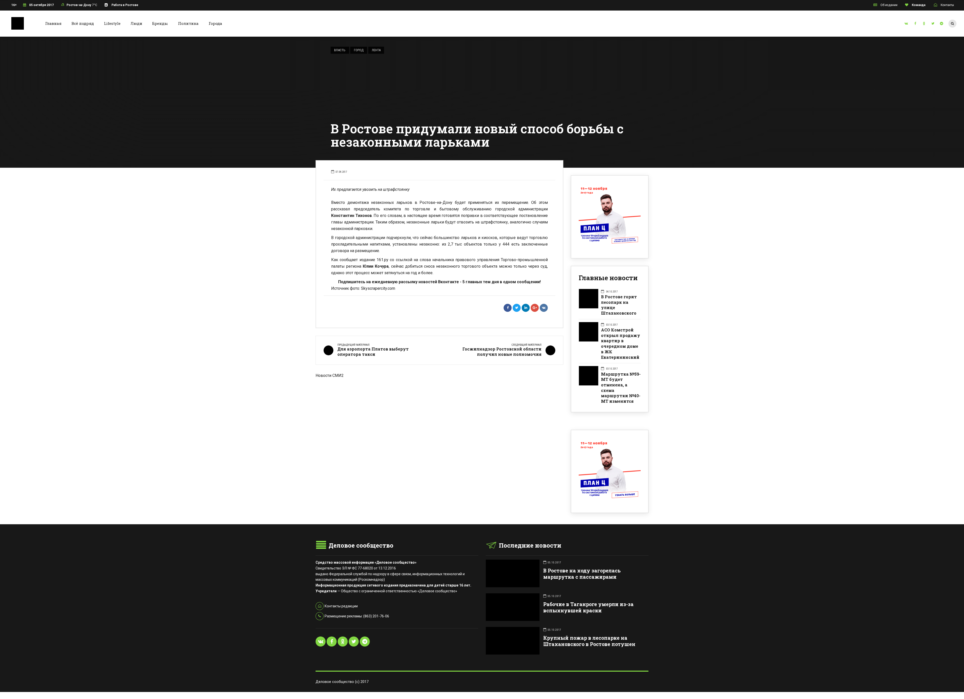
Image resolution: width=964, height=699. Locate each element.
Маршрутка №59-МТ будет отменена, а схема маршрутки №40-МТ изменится (621, 387)
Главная (53, 23)
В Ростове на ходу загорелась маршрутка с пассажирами (582, 573)
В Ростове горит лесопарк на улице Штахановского (619, 305)
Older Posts (439, 404)
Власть (339, 50)
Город (359, 50)
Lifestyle (112, 23)
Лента (376, 50)
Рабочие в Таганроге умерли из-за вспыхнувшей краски (588, 607)
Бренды (160, 23)
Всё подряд (83, 23)
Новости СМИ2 (330, 375)
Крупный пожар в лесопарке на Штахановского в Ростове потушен (589, 641)
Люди (136, 23)
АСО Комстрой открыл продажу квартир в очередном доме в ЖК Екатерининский (620, 343)
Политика (188, 23)
